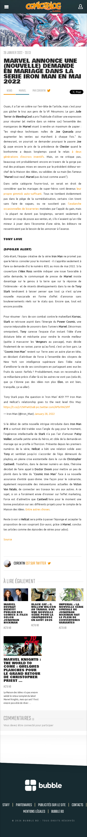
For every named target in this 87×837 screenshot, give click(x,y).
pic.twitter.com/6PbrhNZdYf (53, 407)
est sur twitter (36, 563)
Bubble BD (57, 811)
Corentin (19, 563)
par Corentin (39, 90)
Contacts (77, 805)
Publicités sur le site (52, 805)
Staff (6, 805)
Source (8, 539)
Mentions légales (34, 811)
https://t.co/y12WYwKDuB (19, 407)
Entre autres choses (38, 509)
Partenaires (24, 805)
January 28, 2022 (44, 413)
